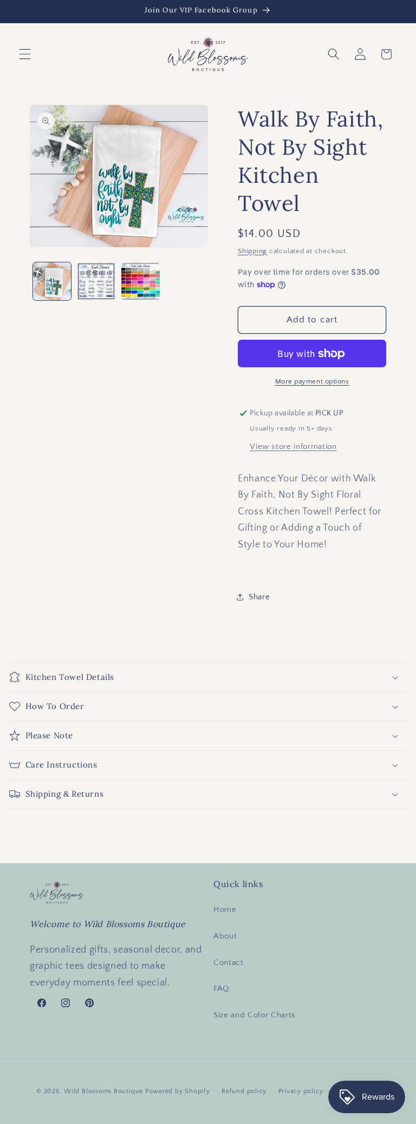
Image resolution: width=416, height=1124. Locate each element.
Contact (228, 962)
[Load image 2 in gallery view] (96, 281)
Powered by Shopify (177, 1091)
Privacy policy (300, 1091)
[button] (25, 54)
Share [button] (259, 596)
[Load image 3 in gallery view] (140, 281)
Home (225, 909)
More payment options (312, 381)
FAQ (221, 988)
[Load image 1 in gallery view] (52, 281)
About (225, 936)
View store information (293, 446)
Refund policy (244, 1091)
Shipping (252, 251)
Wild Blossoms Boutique (104, 1091)
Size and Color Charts (254, 1015)
